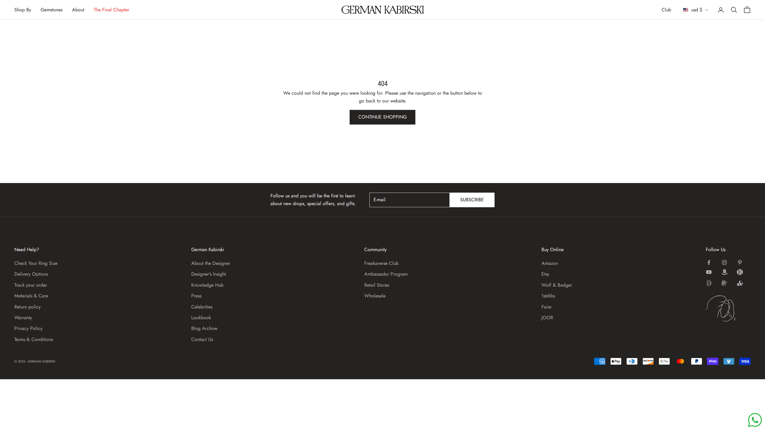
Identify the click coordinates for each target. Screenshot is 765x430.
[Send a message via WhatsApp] (755, 420)
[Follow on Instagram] (724, 262)
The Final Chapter (111, 9)
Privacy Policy (28, 328)
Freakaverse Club (381, 263)
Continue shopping (382, 116)
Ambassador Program (386, 274)
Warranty (23, 317)
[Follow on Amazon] (724, 272)
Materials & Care (31, 295)
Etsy (545, 274)
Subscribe (472, 199)
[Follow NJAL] (724, 283)
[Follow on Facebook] (709, 262)
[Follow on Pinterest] (740, 262)
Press (196, 295)
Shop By (22, 9)
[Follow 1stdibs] (709, 283)
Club (666, 9)
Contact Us (202, 339)
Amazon (549, 263)
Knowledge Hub (207, 285)
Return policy (27, 306)
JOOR (547, 317)
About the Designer (210, 263)
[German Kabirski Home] (728, 308)
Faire (546, 306)
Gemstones (51, 9)
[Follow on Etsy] (740, 272)
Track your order (30, 285)
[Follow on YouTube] (709, 272)
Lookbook (201, 317)
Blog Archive (204, 328)
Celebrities (201, 306)
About (78, 9)
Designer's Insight (208, 274)
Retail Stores (376, 285)
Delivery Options (31, 274)
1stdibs (548, 295)
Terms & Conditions (33, 339)
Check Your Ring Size (35, 263)
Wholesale (374, 295)
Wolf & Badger (556, 285)
